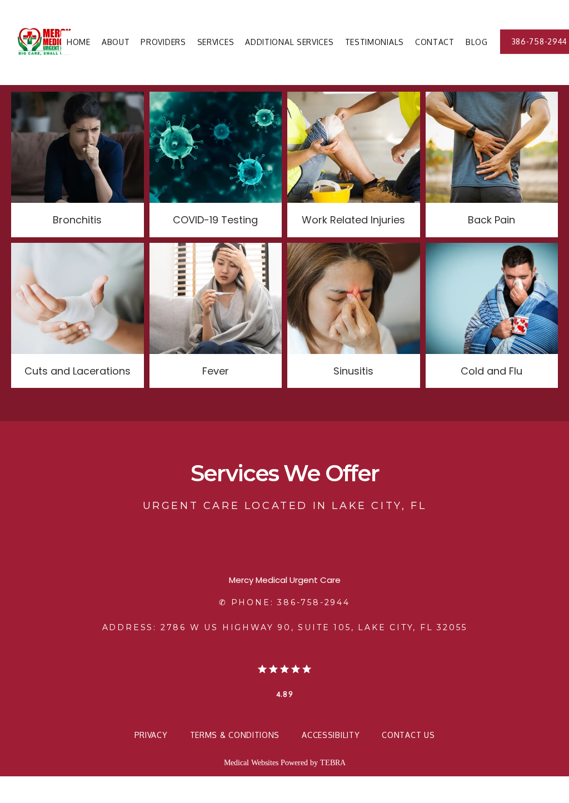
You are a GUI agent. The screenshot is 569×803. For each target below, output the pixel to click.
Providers (163, 42)
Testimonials (374, 42)
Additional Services (289, 42)
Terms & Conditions (235, 735)
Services (215, 42)
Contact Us (408, 735)
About (116, 42)
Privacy (151, 735)
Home (79, 42)
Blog (477, 42)
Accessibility (331, 735)
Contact (435, 42)
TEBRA (333, 763)
